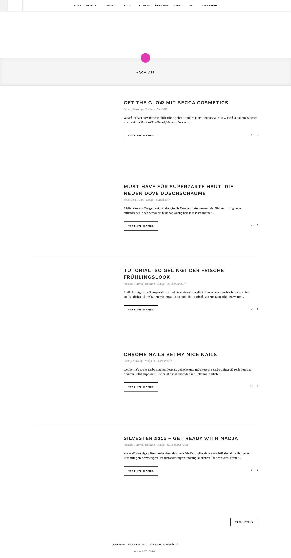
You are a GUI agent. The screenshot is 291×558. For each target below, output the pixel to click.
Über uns (162, 5)
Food (127, 5)
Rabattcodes (183, 5)
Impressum (118, 544)
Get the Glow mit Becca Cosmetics (176, 103)
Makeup (138, 109)
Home (77, 5)
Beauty (91, 5)
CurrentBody (208, 5)
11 (251, 386)
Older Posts (244, 522)
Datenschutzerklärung (164, 544)
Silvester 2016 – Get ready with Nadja (181, 438)
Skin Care (138, 199)
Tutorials (150, 284)
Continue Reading (141, 135)
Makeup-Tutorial (134, 284)
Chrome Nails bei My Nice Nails (170, 354)
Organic (110, 5)
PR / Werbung (137, 544)
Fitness (144, 5)
